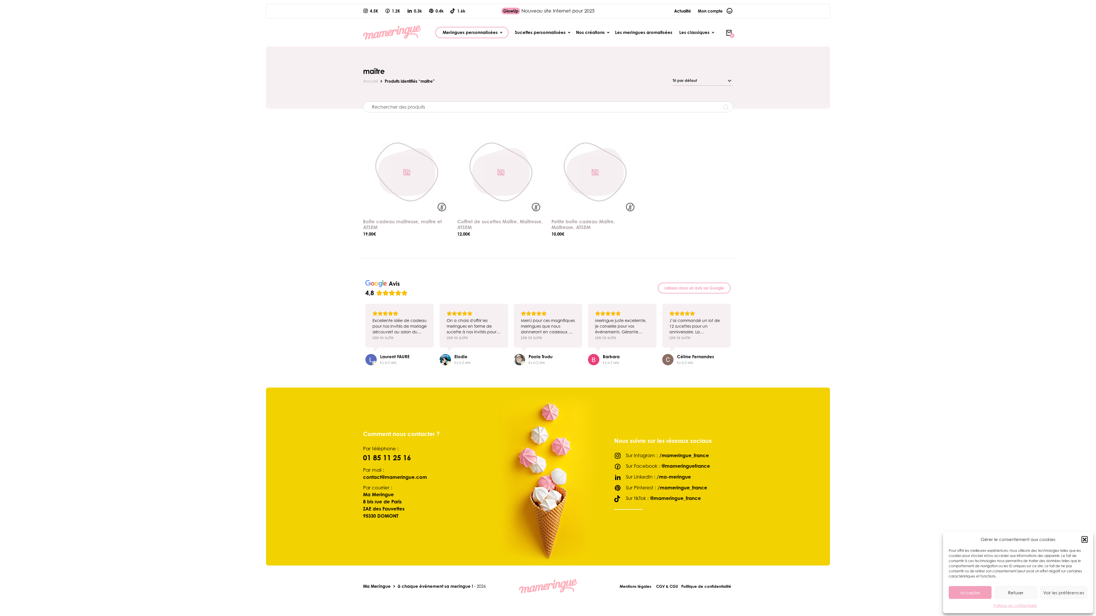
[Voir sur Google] (371, 359)
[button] (1084, 539)
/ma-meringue (674, 477)
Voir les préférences (1063, 592)
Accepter (970, 592)
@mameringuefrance (686, 466)
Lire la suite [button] (383, 337)
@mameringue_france (675, 498)
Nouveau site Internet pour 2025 (549, 11)
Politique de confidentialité (1015, 605)
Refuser (1016, 592)
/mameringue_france (684, 455)
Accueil (370, 81)
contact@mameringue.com (395, 477)
